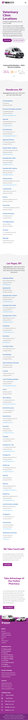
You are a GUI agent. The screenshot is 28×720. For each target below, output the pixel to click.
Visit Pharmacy (9, 607)
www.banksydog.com (8, 125)
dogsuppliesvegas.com (8, 164)
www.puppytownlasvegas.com (10, 490)
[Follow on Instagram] (26, 624)
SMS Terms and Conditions (13, 716)
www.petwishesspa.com (8, 471)
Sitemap (11, 718)
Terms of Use (5, 716)
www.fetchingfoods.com (8, 332)
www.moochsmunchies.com (9, 404)
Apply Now (7, 564)
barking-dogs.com (7, 284)
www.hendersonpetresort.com (10, 185)
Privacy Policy (22, 716)
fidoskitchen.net (6, 342)
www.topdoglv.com (7, 529)
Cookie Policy (7, 718)
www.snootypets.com (8, 510)
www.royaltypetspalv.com (9, 500)
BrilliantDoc (20, 718)
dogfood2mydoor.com (8, 154)
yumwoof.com (6, 539)
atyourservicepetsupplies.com (9, 115)
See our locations (18, 40)
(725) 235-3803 (7, 23)
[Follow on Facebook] (23, 624)
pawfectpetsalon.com (8, 422)
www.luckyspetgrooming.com (9, 385)
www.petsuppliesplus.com (9, 451)
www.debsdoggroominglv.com (10, 136)
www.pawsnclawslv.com (8, 432)
